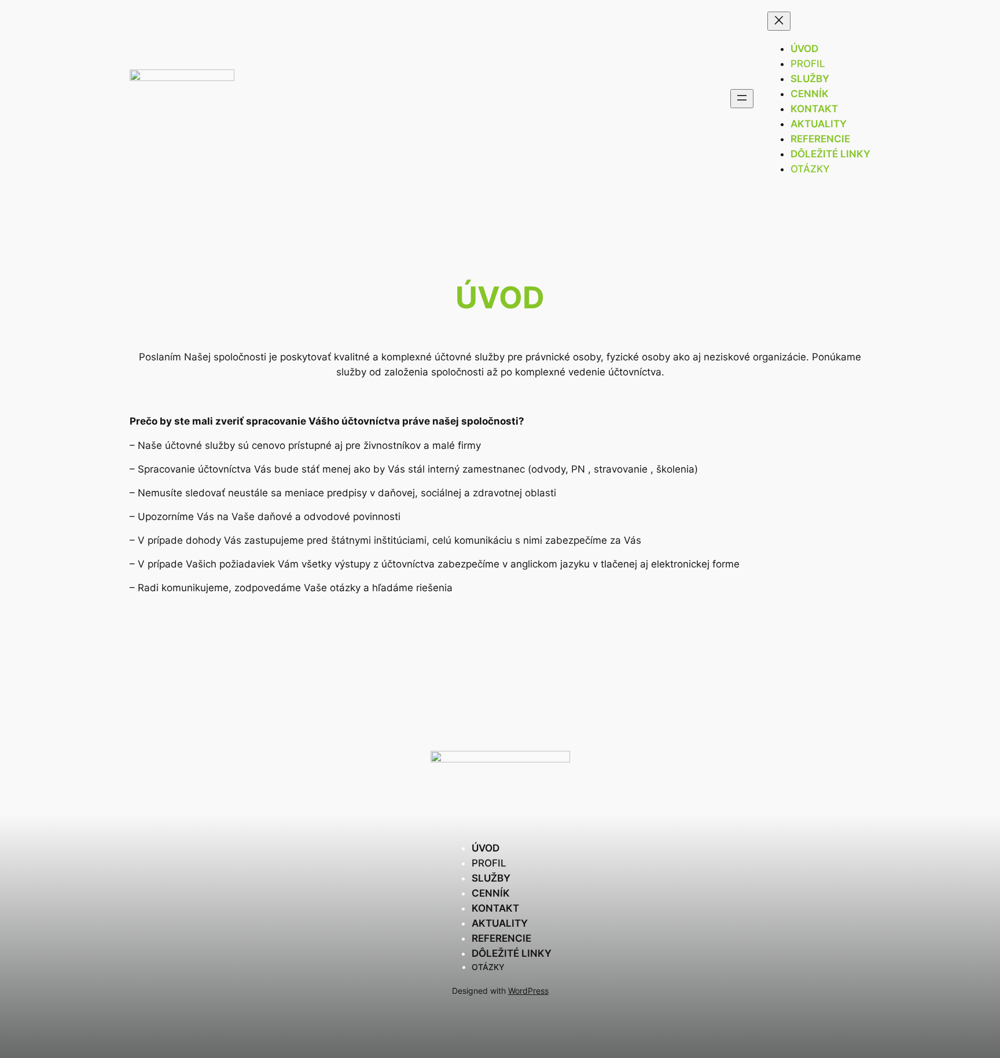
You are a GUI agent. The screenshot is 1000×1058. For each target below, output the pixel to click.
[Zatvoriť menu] (779, 21)
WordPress (528, 991)
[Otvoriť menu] (741, 98)
